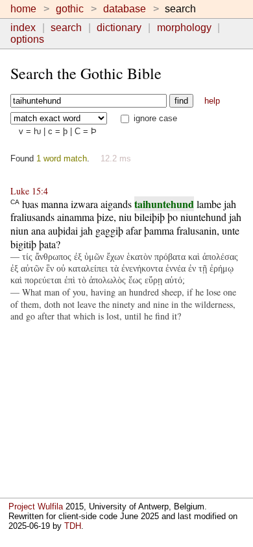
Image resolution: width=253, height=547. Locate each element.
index (23, 27)
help (212, 101)
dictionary (119, 27)
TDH (72, 526)
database (124, 8)
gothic (70, 8)
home (23, 8)
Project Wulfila (35, 506)
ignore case (154, 118)
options (27, 39)
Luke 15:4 (29, 191)
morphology (184, 27)
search (66, 27)
